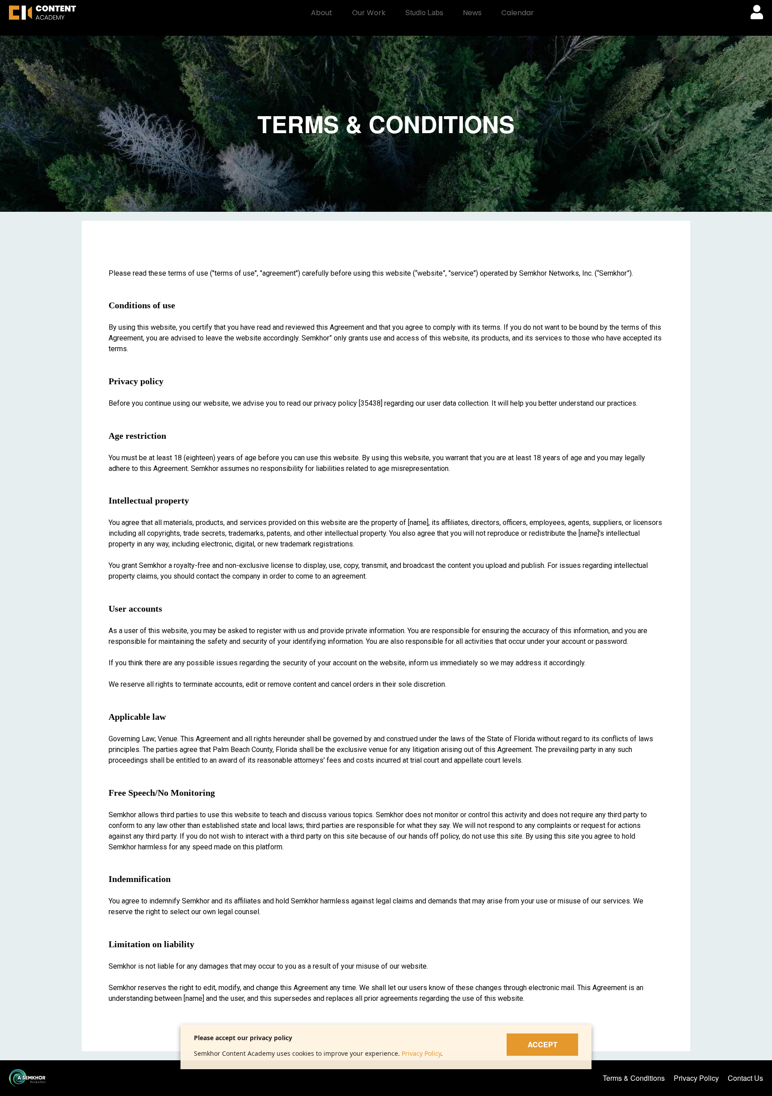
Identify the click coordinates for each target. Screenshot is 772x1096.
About (321, 13)
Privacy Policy (421, 1053)
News (472, 13)
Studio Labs (424, 12)
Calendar (517, 13)
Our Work (369, 13)
